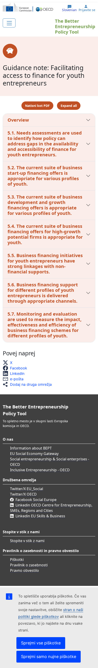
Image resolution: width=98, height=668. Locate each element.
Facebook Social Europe (36, 499)
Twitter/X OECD (23, 494)
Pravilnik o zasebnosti (29, 564)
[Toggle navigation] (9, 22)
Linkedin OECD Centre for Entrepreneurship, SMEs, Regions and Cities (51, 508)
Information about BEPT (31, 448)
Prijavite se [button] (87, 10)
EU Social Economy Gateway (34, 453)
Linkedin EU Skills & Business (40, 515)
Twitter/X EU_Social (26, 488)
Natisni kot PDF (37, 105)
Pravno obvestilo (24, 570)
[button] (9, 362)
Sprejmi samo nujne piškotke (48, 656)
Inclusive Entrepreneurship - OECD (40, 469)
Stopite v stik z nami (27, 540)
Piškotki (17, 559)
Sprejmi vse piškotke (41, 643)
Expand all (69, 105)
